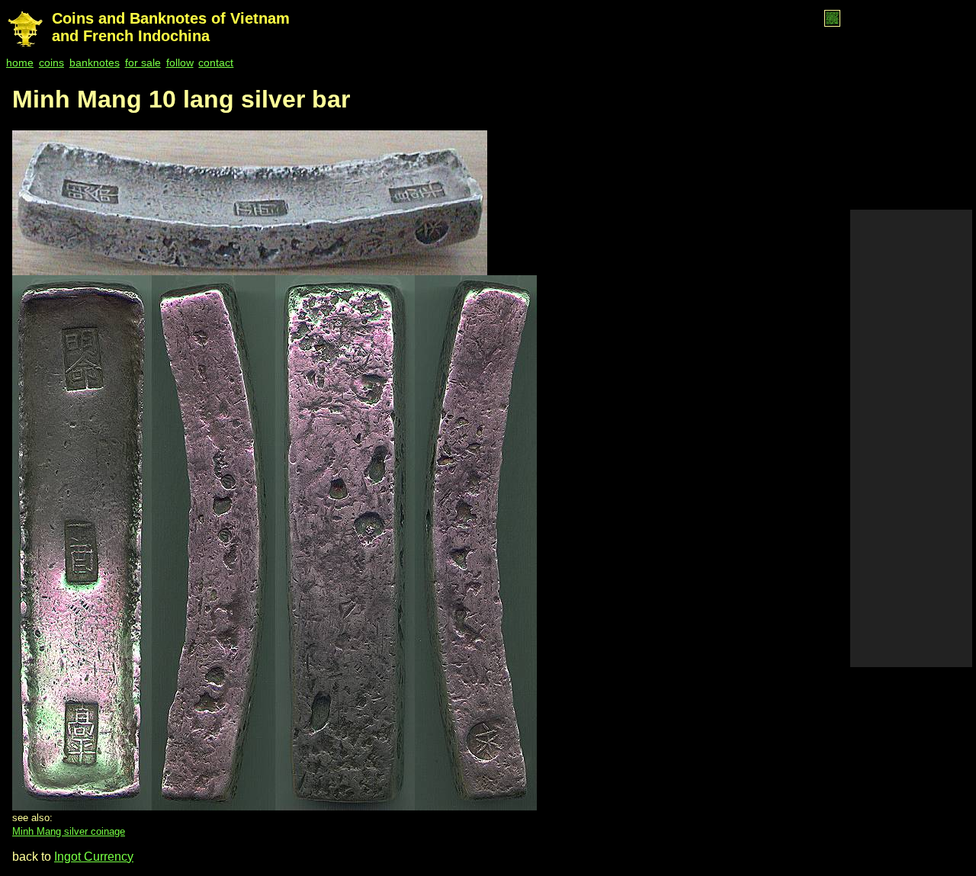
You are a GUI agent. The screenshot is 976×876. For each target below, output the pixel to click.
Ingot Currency (93, 856)
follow (180, 62)
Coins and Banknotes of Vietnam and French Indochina (171, 27)
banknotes (94, 62)
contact (215, 62)
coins (51, 62)
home (20, 62)
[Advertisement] (911, 438)
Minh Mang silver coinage (68, 831)
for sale (143, 62)
